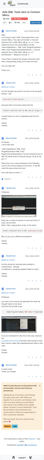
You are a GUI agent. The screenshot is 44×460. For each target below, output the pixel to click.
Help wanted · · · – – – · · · (20, 19)
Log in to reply (36, 22)
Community (22, 3)
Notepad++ (32, 439)
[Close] (39, 385)
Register (7, 426)
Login (15, 426)
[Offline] (3, 31)
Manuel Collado (11, 31)
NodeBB (20, 445)
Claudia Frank (10, 83)
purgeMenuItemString (9, 341)
